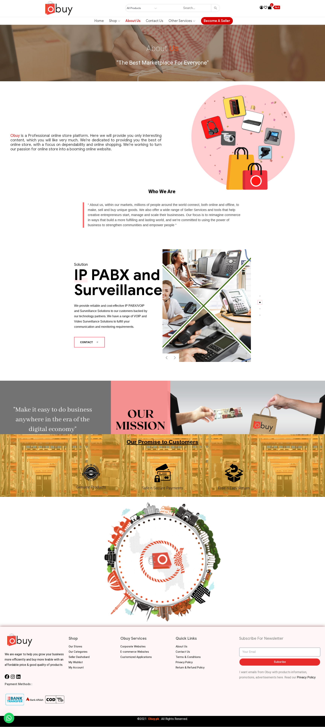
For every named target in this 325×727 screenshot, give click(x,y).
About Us (132, 21)
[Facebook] (7, 676)
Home (99, 21)
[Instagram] (12, 676)
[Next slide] (175, 357)
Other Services (180, 21)
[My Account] (261, 7)
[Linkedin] (18, 676)
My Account (76, 667)
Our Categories (78, 651)
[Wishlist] (265, 7)
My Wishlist (76, 662)
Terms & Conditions (188, 657)
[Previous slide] (166, 357)
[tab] (260, 296)
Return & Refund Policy (190, 667)
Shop (113, 21)
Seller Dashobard (79, 657)
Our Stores (75, 646)
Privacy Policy (184, 662)
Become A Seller (217, 21)
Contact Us (154, 21)
